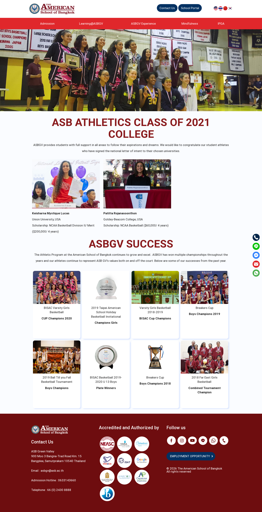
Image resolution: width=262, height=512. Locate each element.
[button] (56, 287)
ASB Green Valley (42, 451)
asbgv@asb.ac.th (52, 470)
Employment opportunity (190, 456)
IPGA (221, 23)
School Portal (190, 8)
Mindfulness (189, 23)
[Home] (53, 8)
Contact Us (167, 8)
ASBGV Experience (143, 23)
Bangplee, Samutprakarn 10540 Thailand (58, 461)
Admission (47, 23)
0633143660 (67, 480)
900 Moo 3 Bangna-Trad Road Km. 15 (56, 456)
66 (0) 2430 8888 (59, 490)
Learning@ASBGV (91, 23)
